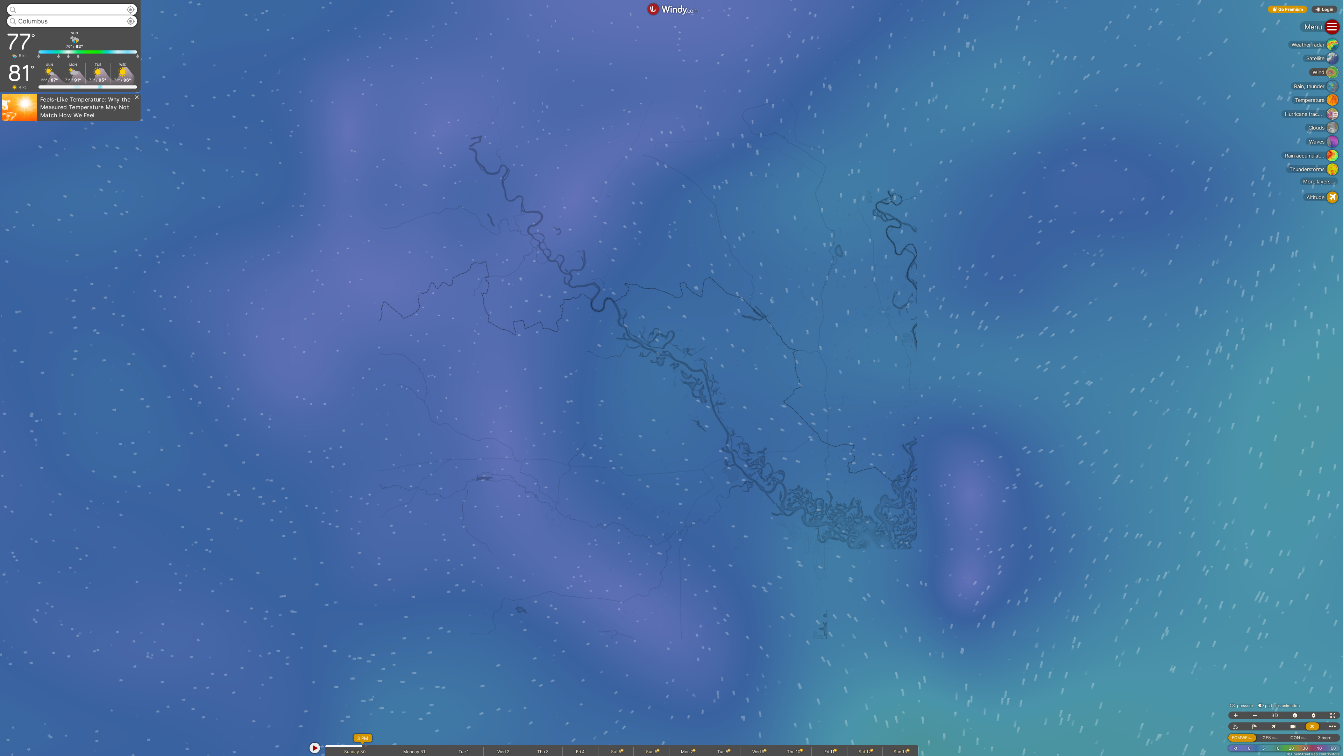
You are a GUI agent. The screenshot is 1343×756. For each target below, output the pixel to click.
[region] (671, 378)
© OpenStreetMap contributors (1313, 754)
